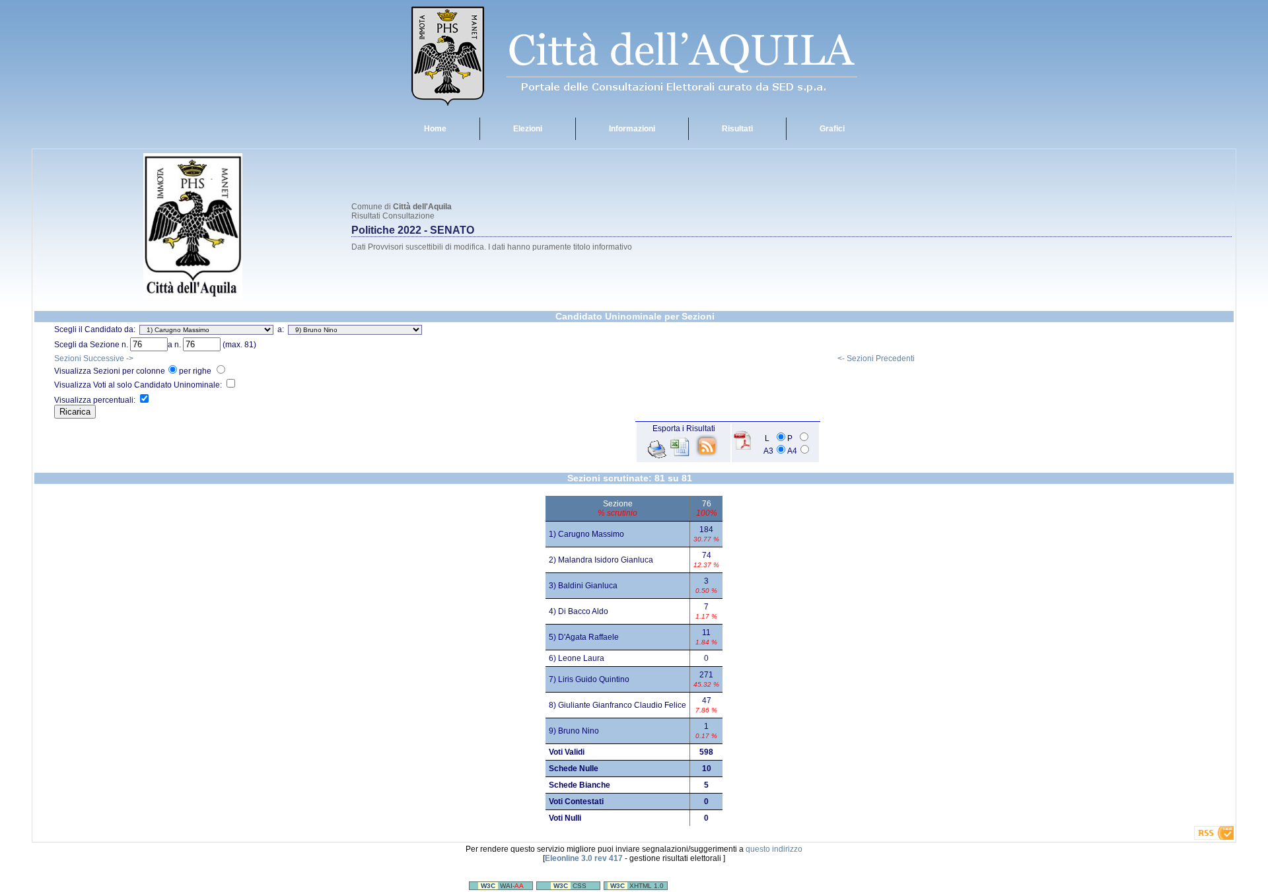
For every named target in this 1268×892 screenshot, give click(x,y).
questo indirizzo (774, 849)
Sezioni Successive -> (93, 358)
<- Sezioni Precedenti (876, 358)
